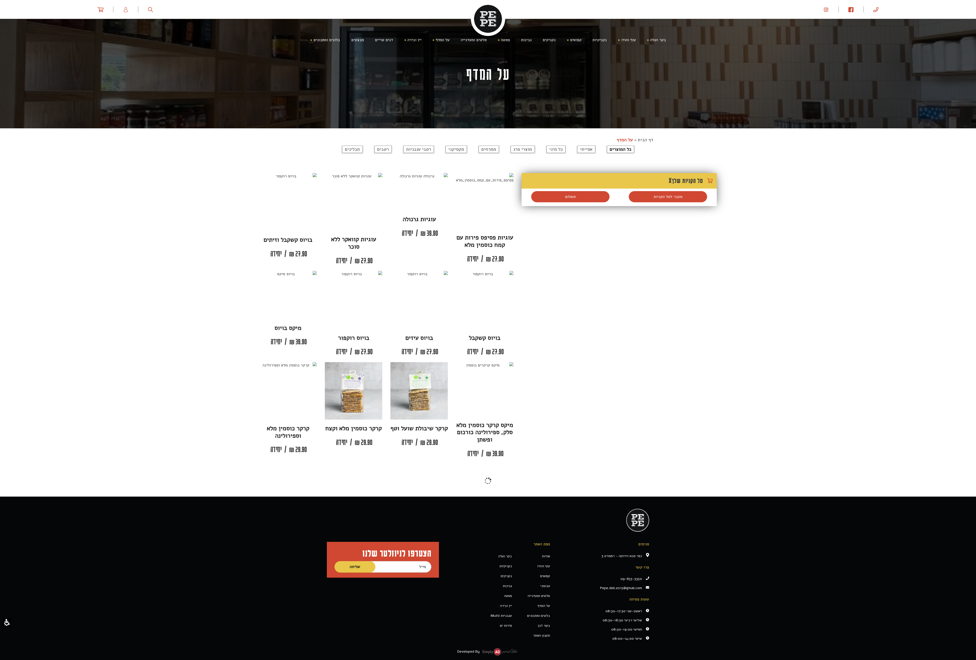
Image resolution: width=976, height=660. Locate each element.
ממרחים (488, 149)
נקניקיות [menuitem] (599, 40)
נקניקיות (505, 566)
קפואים (545, 576)
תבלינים (352, 149)
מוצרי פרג (522, 149)
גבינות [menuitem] (526, 40)
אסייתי (586, 149)
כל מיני (556, 149)
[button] (7, 622)
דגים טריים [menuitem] (384, 40)
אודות (546, 556)
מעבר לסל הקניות (668, 196)
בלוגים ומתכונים (538, 615)
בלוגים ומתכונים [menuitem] (326, 40)
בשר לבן (544, 625)
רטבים (383, 149)
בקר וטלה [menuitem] (658, 40)
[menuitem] (875, 9)
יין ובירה (506, 605)
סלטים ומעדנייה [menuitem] (474, 40)
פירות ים (506, 625)
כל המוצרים (620, 149)
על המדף (544, 605)
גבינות (507, 586)
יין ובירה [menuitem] (414, 40)
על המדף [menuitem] (443, 40)
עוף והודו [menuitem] (628, 40)
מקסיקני (456, 149)
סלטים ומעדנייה (539, 595)
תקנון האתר (541, 635)
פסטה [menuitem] (505, 40)
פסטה (508, 595)
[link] (826, 9)
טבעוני (545, 586)
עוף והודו (543, 566)
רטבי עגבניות (418, 149)
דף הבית (645, 140)
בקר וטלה (505, 556)
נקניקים (506, 576)
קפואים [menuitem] (576, 40)
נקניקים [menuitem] (549, 40)
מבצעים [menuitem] (357, 40)
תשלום (570, 196)
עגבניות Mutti (501, 615)
